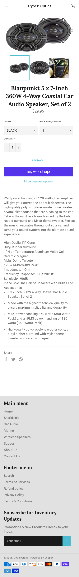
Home (8, 411)
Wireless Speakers (17, 437)
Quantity (9, 138)
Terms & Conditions (18, 501)
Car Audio (11, 424)
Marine (9, 431)
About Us (10, 450)
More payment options (38, 181)
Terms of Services (17, 482)
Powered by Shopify (41, 557)
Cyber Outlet (39, 5)
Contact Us (12, 456)
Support (10, 443)
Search (9, 476)
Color (7, 121)
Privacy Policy (14, 495)
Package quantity (50, 121)
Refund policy (13, 488)
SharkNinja (11, 418)
